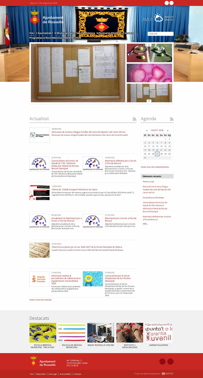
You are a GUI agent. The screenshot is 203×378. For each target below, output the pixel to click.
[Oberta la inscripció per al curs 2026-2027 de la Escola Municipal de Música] (39, 250)
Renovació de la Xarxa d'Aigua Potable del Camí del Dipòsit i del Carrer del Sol (88, 132)
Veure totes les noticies (40, 299)
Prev (149, 45)
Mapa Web (41, 374)
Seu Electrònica (85, 33)
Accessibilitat (65, 374)
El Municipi (61, 33)
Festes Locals (148, 181)
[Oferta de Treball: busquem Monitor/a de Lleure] (39, 192)
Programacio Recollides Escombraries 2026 (55, 37)
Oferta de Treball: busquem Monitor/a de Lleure (74, 189)
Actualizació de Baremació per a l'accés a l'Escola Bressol (66, 219)
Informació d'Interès (109, 33)
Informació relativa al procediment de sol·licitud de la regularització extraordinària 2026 (66, 279)
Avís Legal (52, 374)
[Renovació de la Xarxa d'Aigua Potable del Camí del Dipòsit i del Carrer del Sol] (39, 135)
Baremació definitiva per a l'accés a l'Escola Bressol (120, 162)
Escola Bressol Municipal (153, 197)
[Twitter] (171, 3)
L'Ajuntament (44, 33)
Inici (31, 33)
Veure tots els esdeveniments (155, 167)
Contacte (77, 374)
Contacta (128, 33)
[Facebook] (167, 3)
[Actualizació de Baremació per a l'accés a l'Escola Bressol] (39, 221)
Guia (72, 33)
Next (149, 101)
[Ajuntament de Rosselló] (46, 17)
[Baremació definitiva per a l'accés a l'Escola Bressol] (93, 163)
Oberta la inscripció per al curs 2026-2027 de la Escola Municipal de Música (87, 247)
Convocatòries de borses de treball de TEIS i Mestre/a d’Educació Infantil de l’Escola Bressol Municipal (65, 164)
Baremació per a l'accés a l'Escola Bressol (120, 219)
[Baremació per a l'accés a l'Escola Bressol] (93, 221)
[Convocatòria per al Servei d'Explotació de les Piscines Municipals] (93, 278)
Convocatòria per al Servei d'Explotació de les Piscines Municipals (118, 278)
